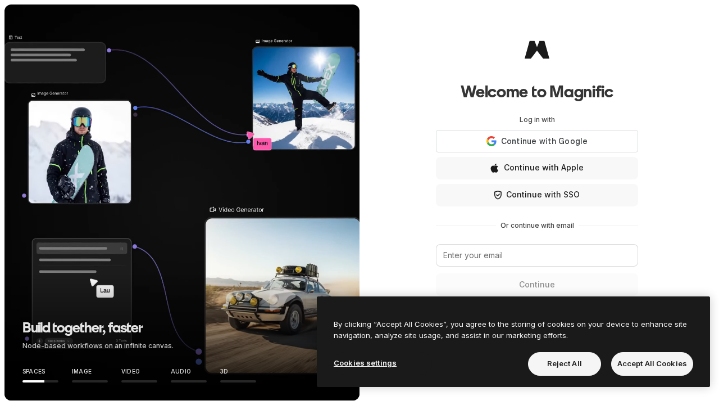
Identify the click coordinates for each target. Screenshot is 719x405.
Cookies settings (365, 362)
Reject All (564, 363)
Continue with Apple (544, 167)
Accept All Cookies (652, 363)
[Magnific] (537, 49)
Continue (537, 284)
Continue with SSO (543, 194)
